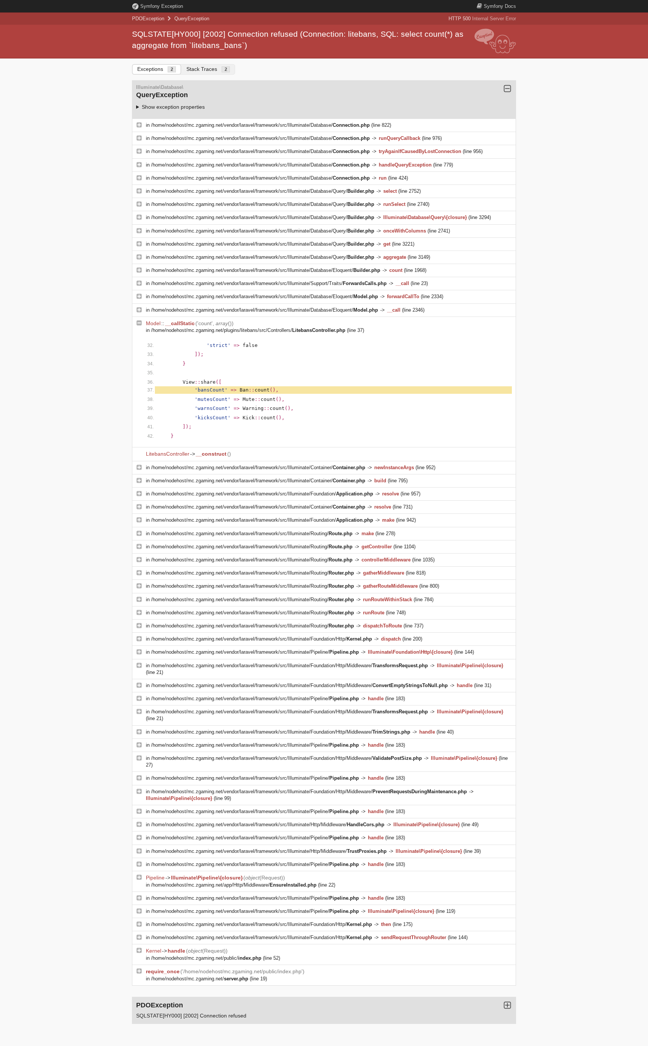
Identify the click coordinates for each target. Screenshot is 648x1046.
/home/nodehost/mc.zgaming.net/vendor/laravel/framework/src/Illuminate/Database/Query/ (262, 191)
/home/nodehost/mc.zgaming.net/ (199, 978)
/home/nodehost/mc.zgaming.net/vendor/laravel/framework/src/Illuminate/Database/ (260, 125)
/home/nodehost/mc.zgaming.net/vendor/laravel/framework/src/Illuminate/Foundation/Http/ (261, 639)
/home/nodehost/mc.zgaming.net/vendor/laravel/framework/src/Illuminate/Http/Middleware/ (267, 824)
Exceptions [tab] (155, 69)
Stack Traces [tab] (206, 69)
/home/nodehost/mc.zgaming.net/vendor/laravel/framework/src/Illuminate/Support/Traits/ (269, 283)
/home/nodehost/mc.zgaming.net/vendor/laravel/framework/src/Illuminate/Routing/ (251, 533)
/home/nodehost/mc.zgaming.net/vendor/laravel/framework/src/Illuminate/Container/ (258, 467)
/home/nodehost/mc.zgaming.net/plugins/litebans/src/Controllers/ (248, 330)
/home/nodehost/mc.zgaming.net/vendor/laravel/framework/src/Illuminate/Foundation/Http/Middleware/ (289, 665)
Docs (500, 6)
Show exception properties (173, 107)
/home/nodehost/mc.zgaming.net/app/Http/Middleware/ (233, 885)
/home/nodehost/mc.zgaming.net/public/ (206, 958)
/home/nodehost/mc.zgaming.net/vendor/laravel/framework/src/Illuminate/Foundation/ (262, 494)
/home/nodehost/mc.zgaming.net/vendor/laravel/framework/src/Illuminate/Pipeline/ (255, 652)
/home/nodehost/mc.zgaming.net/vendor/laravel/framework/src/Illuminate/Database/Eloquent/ (265, 270)
